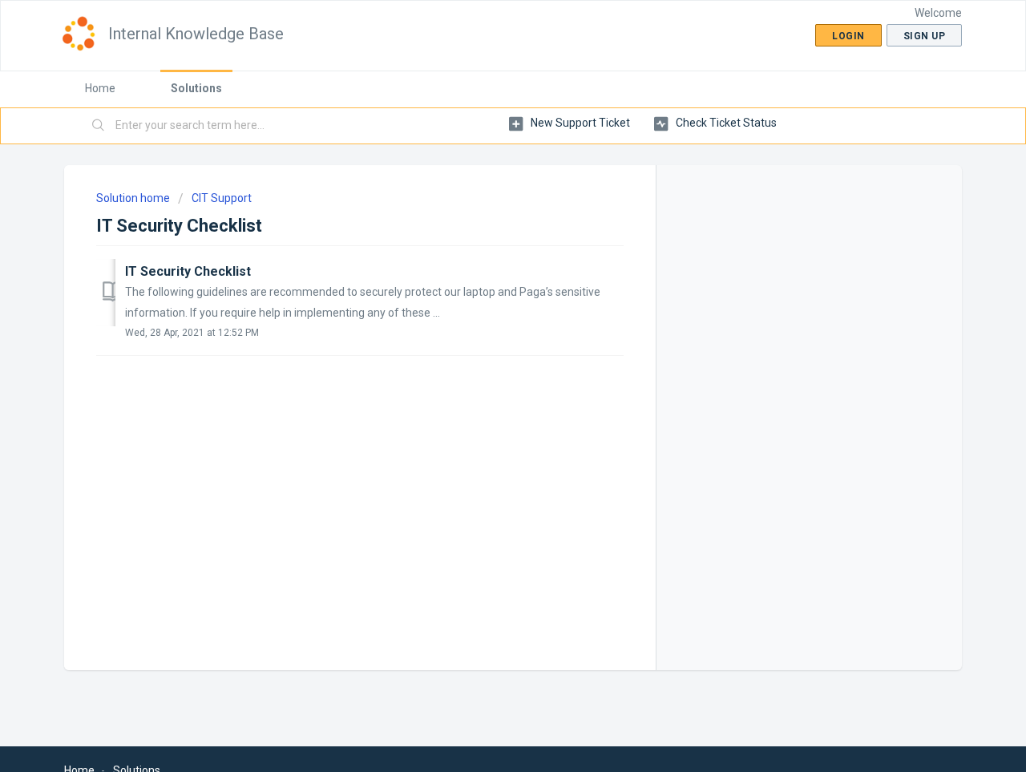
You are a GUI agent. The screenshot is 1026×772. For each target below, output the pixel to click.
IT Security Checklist (188, 271)
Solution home (134, 198)
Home (100, 88)
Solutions (196, 88)
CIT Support (222, 198)
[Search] (98, 126)
